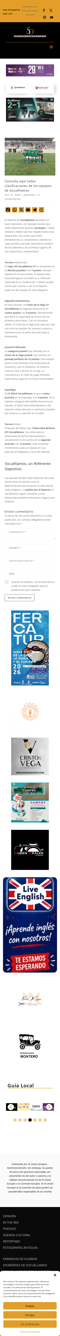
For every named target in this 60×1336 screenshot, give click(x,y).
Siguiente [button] (49, 1107)
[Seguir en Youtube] (51, 17)
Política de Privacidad (30, 1331)
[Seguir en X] (51, 10)
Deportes (29, 194)
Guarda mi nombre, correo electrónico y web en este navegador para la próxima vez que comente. (32, 585)
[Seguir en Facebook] (44, 10)
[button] (55, 1275)
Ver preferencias (30, 1324)
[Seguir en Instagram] (44, 17)
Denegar (30, 1315)
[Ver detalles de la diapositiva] (24, 1107)
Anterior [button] (11, 1107)
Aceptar (30, 1306)
